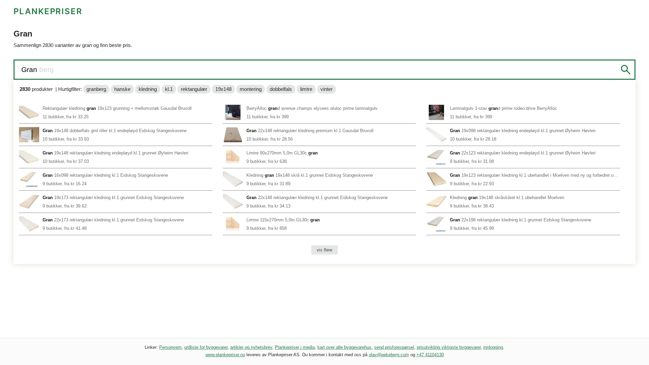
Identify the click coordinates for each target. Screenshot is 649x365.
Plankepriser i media (295, 347)
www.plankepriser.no (225, 354)
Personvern (170, 347)
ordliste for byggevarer (205, 347)
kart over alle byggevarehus (344, 347)
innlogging (493, 347)
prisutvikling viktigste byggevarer (449, 347)
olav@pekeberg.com (389, 354)
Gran (30, 69)
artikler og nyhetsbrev (251, 347)
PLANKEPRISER (48, 11)
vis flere (324, 249)
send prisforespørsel (394, 347)
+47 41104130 (430, 354)
